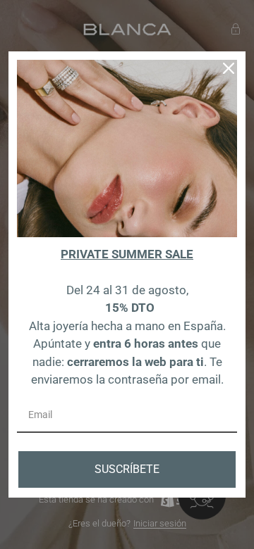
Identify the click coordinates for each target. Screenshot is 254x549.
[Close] (229, 68)
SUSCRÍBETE (127, 469)
